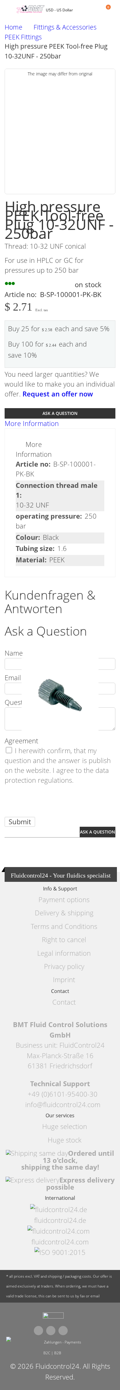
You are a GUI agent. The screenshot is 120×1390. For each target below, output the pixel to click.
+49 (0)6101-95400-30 (63, 1094)
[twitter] (50, 1330)
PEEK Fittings (23, 37)
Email (13, 677)
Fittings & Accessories (65, 27)
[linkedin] (63, 1330)
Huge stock (65, 1140)
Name (14, 653)
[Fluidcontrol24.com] (53, 1317)
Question (18, 702)
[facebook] (38, 1330)
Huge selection (64, 1126)
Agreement (21, 740)
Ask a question (60, 413)
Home (13, 27)
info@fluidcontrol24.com (62, 1104)
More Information (32, 423)
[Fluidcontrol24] (31, 9)
